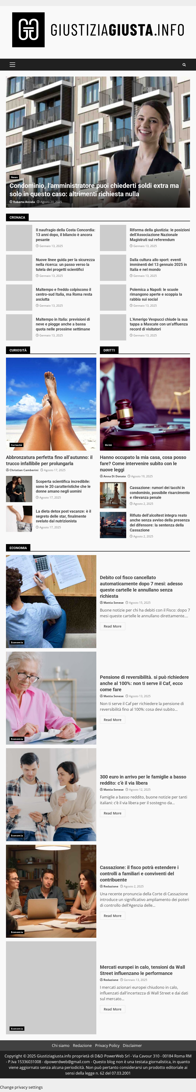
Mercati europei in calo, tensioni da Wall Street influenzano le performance (51, 987)
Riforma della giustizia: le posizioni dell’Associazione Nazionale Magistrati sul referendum (113, 238)
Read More (112, 626)
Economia (17, 642)
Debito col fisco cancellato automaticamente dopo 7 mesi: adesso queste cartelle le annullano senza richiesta (51, 601)
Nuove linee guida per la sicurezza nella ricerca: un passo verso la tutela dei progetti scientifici (19, 268)
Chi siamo (61, 1045)
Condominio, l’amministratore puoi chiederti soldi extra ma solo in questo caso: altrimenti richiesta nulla (98, 142)
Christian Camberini (24, 470)
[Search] (184, 64)
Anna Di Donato (114, 476)
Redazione (110, 886)
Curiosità (16, 445)
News (14, 177)
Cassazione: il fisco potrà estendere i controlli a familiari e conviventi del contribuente (51, 891)
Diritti (108, 445)
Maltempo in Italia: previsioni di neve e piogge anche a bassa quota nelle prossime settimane (19, 327)
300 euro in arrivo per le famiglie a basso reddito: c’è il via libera (51, 794)
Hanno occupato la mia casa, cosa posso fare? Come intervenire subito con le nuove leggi (145, 404)
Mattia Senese (113, 603)
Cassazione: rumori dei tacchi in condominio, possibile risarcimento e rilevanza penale (113, 495)
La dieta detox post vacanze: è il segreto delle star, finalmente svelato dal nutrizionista (19, 519)
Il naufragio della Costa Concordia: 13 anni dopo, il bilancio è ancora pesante (19, 238)
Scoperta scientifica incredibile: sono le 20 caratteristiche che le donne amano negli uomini (19, 489)
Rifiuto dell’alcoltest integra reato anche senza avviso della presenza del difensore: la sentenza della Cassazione (113, 525)
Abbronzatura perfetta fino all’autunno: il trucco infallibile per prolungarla (51, 404)
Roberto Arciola (24, 202)
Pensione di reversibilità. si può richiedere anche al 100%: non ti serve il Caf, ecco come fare (51, 698)
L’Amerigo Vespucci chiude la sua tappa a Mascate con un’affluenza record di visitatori (113, 327)
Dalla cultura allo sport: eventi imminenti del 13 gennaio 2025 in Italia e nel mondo (113, 268)
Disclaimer (132, 1045)
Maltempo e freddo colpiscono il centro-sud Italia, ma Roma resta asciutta (19, 297)
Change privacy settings (21, 1087)
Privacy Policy (107, 1045)
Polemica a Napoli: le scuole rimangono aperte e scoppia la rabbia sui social (113, 297)
